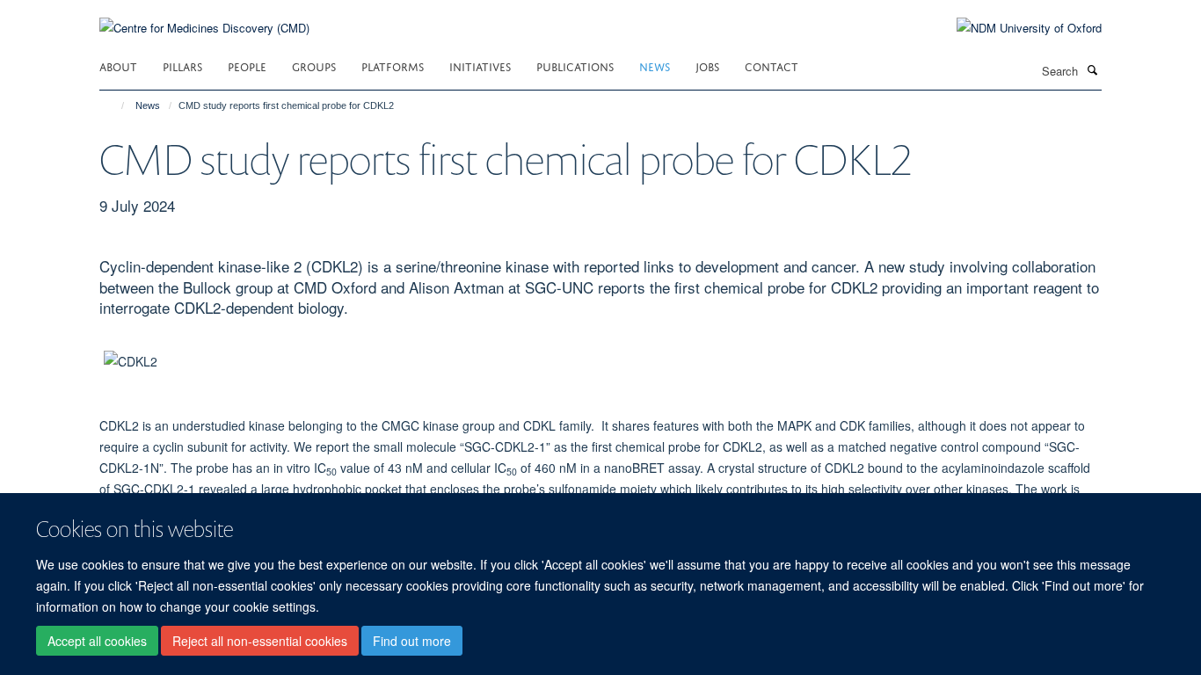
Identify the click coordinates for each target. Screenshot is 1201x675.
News (654, 65)
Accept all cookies (97, 641)
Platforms (392, 65)
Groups (314, 65)
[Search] (1092, 69)
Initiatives (480, 65)
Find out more (412, 641)
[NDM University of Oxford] (1016, 28)
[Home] (115, 105)
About (118, 65)
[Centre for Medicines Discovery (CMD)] (204, 17)
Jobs (707, 65)
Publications (575, 65)
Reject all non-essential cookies (259, 641)
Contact (771, 65)
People (247, 65)
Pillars (182, 65)
